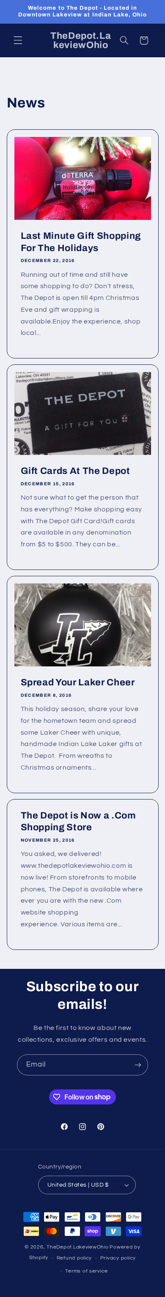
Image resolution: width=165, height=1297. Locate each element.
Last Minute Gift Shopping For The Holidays (80, 242)
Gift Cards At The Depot (75, 471)
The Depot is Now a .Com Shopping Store (78, 821)
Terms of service (86, 1271)
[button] (18, 40)
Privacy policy (118, 1258)
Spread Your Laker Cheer (77, 683)
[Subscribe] (138, 1064)
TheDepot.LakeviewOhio (77, 1247)
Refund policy (74, 1258)
